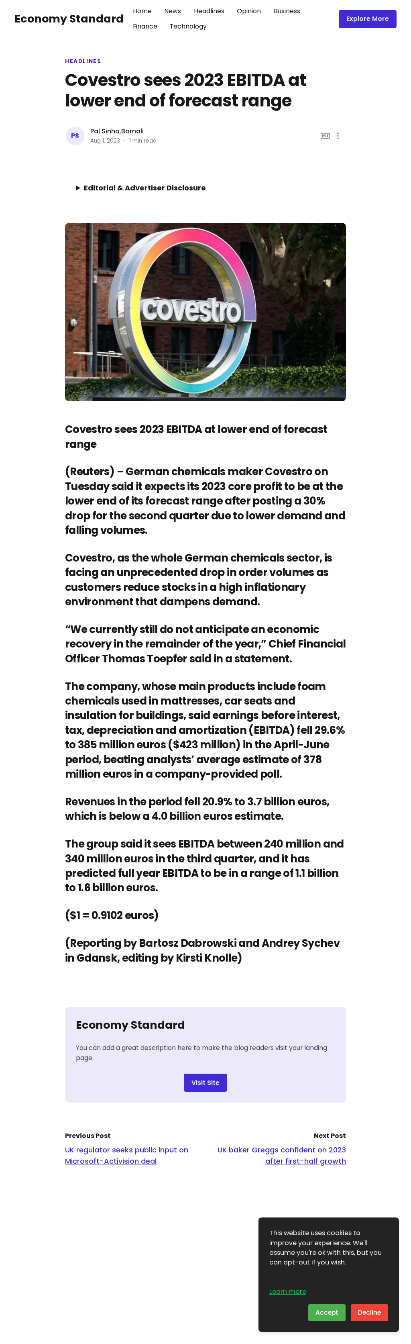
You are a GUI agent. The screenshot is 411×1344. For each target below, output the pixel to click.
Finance (145, 26)
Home (142, 11)
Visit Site (205, 1082)
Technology (188, 26)
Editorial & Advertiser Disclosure (145, 188)
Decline (369, 1312)
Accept (326, 1312)
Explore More (367, 18)
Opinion (249, 11)
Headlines (209, 11)
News (172, 11)
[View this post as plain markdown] (325, 136)
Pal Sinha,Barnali (117, 131)
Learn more (287, 1291)
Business (287, 11)
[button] (338, 136)
